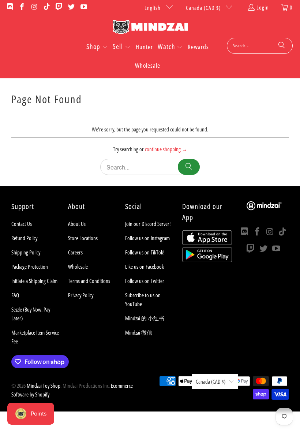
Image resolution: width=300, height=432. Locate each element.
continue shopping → (166, 149)
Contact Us (21, 223)
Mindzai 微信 (138, 332)
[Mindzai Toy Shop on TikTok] (46, 7)
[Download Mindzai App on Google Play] (207, 260)
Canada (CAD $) (204, 7)
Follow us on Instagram (147, 238)
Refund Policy (24, 238)
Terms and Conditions (89, 280)
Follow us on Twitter (144, 280)
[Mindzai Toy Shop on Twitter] (71, 7)
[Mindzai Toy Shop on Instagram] (34, 7)
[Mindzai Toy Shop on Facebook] (22, 7)
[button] (97, 47)
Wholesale (78, 266)
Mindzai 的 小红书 (144, 318)
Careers (75, 252)
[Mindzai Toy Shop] (150, 28)
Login (262, 7)
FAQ (15, 295)
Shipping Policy (25, 252)
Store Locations (83, 238)
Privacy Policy (80, 295)
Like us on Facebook (144, 266)
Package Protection (29, 266)
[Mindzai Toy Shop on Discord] (9, 7)
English (153, 7)
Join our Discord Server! (147, 223)
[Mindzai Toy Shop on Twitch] (59, 7)
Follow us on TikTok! (144, 252)
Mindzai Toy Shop (43, 385)
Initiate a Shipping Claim (34, 280)
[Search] (282, 46)
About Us (77, 223)
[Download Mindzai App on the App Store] (207, 242)
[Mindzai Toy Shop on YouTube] (83, 7)
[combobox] (260, 46)
